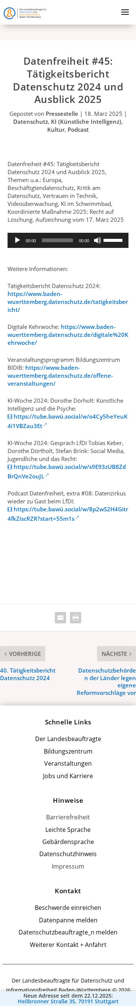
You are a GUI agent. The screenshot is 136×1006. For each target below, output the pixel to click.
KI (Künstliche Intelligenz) (86, 121)
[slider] (114, 239)
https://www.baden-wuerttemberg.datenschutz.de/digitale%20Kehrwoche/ (68, 334)
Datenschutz (30, 121)
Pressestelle (62, 113)
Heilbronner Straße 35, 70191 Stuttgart (68, 1001)
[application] (68, 240)
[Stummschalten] (97, 240)
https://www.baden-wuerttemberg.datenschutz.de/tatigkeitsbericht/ (68, 301)
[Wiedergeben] (17, 240)
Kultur (56, 129)
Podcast (78, 129)
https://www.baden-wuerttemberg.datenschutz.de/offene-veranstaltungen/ (60, 375)
